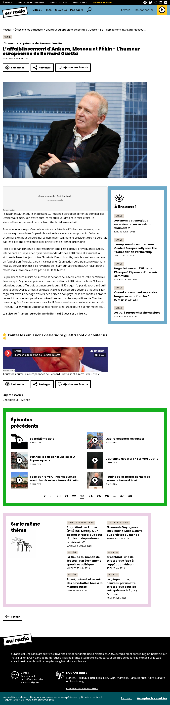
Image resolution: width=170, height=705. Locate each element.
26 (107, 496)
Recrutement (28, 676)
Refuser (126, 698)
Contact (25, 672)
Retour (15, 616)
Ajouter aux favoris (75, 67)
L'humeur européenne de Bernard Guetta (71, 29)
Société (72, 552)
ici (85, 313)
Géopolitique (11, 400)
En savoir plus (46, 699)
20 (58, 496)
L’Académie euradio (32, 679)
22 (74, 496)
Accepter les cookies (152, 698)
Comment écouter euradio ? (82, 688)
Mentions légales (30, 682)
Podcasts (76, 10)
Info (49, 10)
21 (66, 496)
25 (99, 496)
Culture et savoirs (118, 522)
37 (122, 496)
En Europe (113, 552)
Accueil (7, 29)
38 (130, 496)
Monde (7, 37)
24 (90, 496)
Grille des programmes (31, 2)
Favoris (125, 10)
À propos (8, 2)
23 (82, 496)
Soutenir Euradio (102, 2)
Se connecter (144, 10)
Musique (61, 10)
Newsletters (80, 2)
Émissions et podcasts (29, 29)
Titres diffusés (58, 2)
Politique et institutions (81, 522)
